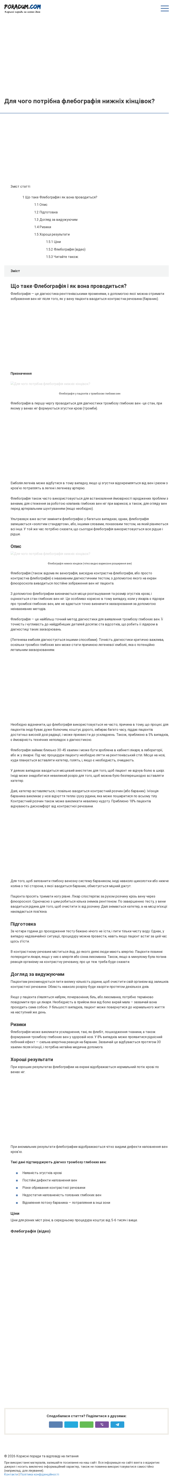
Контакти (11, 1474)
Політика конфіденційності (39, 1474)
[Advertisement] (86, 55)
